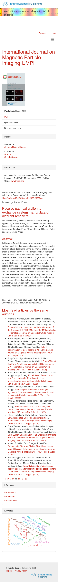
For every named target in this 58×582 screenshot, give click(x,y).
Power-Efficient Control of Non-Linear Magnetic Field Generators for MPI (32, 364)
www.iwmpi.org (17, 180)
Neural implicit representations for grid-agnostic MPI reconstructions (28, 391)
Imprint (9, 570)
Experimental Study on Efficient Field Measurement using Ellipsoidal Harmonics (30, 447)
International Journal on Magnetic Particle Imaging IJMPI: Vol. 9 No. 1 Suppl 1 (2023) (30, 352)
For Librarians (10, 500)
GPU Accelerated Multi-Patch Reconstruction (28, 417)
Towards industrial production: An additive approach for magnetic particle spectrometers (32, 467)
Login (53, 33)
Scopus (7, 154)
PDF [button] (6, 116)
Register (42, 33)
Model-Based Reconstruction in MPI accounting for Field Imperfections (31, 377)
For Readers (10, 492)
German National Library (15, 147)
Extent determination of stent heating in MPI (27, 348)
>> (26, 478)
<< (3, 478)
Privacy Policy (20, 570)
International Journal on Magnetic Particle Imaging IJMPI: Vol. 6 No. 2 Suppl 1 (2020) (30, 410)
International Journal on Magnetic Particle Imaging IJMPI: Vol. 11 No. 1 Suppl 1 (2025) (29, 368)
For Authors (9, 496)
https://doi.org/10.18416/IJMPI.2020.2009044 (22, 198)
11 (19, 478)
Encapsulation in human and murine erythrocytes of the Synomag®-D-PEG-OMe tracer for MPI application (32, 328)
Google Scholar (11, 157)
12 (22, 478)
